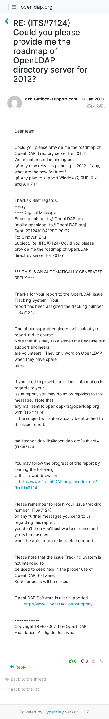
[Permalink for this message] (101, 661)
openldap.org (37, 7)
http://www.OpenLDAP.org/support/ (58, 603)
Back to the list (24, 689)
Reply (20, 667)
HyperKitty (54, 711)
